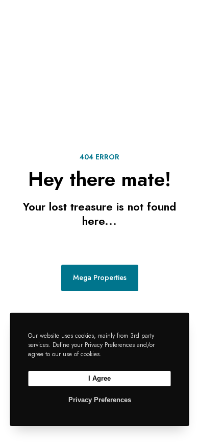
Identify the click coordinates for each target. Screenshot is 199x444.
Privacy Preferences (99, 400)
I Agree (99, 378)
